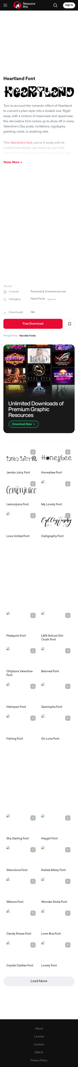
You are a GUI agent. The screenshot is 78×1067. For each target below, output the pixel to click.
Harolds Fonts (27, 336)
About (39, 1028)
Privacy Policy (39, 1060)
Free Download (33, 323)
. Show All (50, 299)
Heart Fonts (38, 299)
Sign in (69, 5)
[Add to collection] (70, 324)
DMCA (39, 1052)
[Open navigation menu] (5, 5)
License (39, 1036)
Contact (39, 1044)
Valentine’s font (21, 143)
